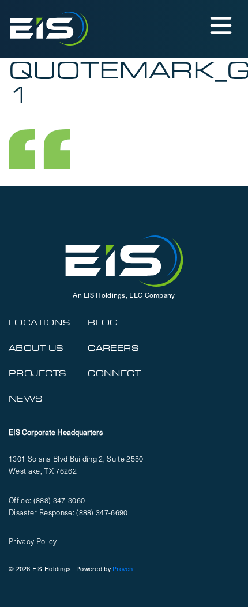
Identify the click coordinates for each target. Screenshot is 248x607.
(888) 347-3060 (59, 499)
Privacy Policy (33, 540)
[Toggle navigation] (220, 24)
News (26, 398)
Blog (103, 322)
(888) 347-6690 (102, 512)
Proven (122, 569)
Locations (39, 322)
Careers (113, 348)
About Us (36, 348)
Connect (114, 373)
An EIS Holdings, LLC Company (124, 295)
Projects (38, 373)
